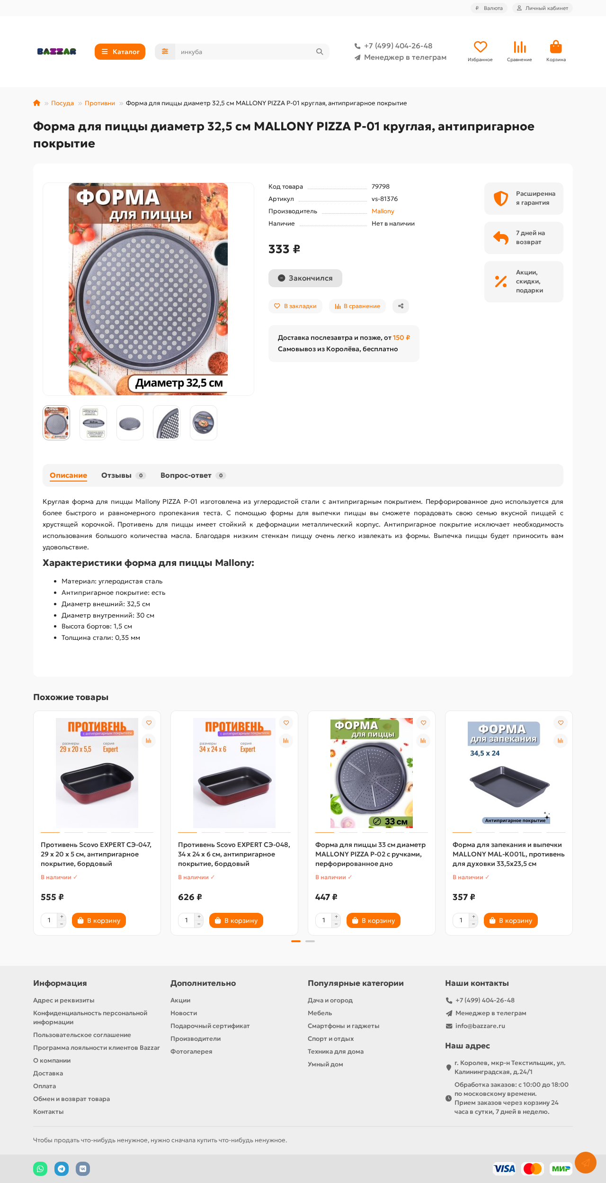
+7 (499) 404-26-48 (398, 45)
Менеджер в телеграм (405, 57)
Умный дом (325, 1064)
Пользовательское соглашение (82, 1035)
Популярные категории (356, 983)
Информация (60, 983)
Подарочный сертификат (210, 1026)
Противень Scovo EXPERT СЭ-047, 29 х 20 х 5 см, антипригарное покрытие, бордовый (96, 854)
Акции (180, 1000)
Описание (68, 475)
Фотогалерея (191, 1051)
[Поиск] (319, 51)
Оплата (44, 1086)
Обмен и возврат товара (71, 1099)
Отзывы (122, 475)
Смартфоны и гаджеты (344, 1026)
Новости (183, 1013)
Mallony (383, 211)
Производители (195, 1039)
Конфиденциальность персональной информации (90, 1017)
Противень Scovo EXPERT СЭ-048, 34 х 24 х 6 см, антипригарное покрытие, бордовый (234, 854)
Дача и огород (330, 1000)
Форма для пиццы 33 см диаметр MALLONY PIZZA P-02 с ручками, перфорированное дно (370, 854)
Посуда (62, 103)
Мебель (320, 1013)
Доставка (48, 1073)
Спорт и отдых (331, 1039)
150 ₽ (401, 337)
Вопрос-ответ (191, 475)
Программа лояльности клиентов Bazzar (96, 1048)
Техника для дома (336, 1051)
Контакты (48, 1112)
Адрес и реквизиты (64, 1000)
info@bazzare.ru (480, 1026)
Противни (100, 103)
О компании (52, 1060)
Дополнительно (203, 983)
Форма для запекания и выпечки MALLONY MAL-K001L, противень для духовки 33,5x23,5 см (509, 854)
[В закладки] (149, 723)
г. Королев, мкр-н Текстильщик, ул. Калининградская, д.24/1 (510, 1067)
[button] (34, 821)
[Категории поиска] (165, 52)
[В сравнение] (149, 741)
